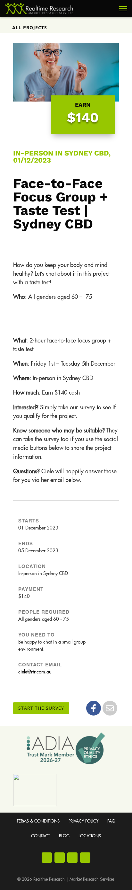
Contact (40, 836)
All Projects (29, 27)
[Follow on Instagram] (59, 857)
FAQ (111, 821)
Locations (89, 836)
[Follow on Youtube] (72, 857)
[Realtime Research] (39, 8)
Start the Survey (41, 708)
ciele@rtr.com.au (35, 672)
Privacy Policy (83, 821)
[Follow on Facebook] (47, 857)
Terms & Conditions (38, 821)
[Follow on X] (85, 857)
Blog (64, 836)
